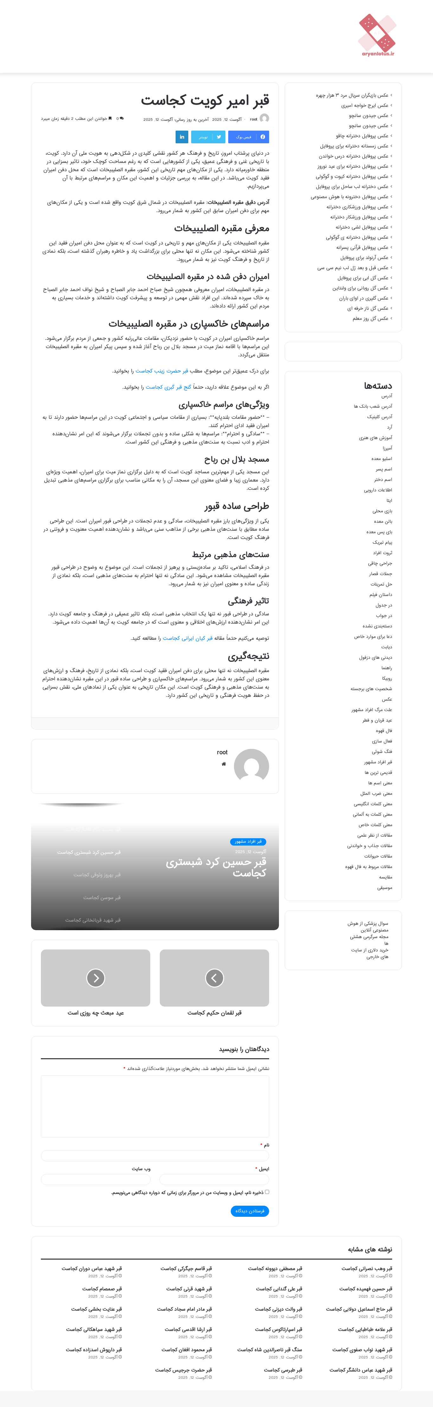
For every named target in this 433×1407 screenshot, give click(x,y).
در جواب (384, 616)
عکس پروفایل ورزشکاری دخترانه (357, 207)
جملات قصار (380, 574)
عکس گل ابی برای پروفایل (363, 278)
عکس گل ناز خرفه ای (367, 309)
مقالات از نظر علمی (374, 836)
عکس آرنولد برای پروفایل (364, 258)
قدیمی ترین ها (378, 773)
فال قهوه (384, 731)
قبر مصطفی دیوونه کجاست (275, 1269)
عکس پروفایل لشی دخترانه (362, 228)
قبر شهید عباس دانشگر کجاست (361, 1370)
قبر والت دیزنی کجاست (278, 1309)
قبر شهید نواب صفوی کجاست (362, 1350)
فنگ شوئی (382, 752)
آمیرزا (387, 448)
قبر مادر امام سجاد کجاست (184, 1309)
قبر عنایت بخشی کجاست (96, 1309)
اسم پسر (384, 469)
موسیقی (384, 888)
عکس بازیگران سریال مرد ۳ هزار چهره (352, 96)
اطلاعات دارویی (378, 490)
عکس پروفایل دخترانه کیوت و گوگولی (352, 177)
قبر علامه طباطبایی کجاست (365, 1330)
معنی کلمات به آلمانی (372, 815)
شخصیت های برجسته (371, 689)
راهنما (386, 668)
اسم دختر (383, 480)
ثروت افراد (382, 553)
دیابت (386, 647)
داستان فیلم (381, 595)
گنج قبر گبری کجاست (168, 387)
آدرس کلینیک (379, 417)
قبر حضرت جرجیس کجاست (183, 1370)
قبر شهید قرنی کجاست (189, 1289)
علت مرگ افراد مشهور (372, 710)
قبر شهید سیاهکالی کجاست (94, 1330)
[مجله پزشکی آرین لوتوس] (378, 36)
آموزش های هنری (375, 438)
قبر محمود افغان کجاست (187, 1350)
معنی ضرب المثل (376, 794)
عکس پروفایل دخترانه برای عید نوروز (353, 167)
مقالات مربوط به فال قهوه (368, 867)
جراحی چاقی (380, 563)
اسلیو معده (382, 459)
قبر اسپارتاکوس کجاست (278, 1330)
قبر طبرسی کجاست (283, 1370)
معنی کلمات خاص (375, 825)
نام (265, 1145)
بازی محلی (382, 511)
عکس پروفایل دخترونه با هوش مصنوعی (349, 197)
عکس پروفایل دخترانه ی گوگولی (357, 238)
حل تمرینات (381, 584)
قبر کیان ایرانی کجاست (187, 638)
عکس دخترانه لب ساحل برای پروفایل (352, 187)
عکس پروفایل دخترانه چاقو (362, 136)
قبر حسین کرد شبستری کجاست (216, 868)
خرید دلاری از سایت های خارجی (369, 953)
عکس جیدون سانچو (368, 116)
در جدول (384, 605)
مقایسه (385, 877)
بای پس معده (379, 532)
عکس (387, 700)
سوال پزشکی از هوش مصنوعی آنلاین (367, 927)
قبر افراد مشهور (248, 841)
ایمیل (262, 1169)
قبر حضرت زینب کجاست (162, 371)
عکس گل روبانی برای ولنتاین (360, 288)
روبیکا (387, 679)
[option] (155, 866)
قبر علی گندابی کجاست (279, 1289)
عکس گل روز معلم (370, 319)
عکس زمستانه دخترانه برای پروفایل (354, 146)
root (253, 119)
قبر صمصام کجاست (102, 1289)
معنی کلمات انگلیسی (373, 804)
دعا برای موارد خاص (373, 637)
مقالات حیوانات (378, 856)
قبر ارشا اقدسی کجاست (188, 1330)
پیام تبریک (382, 543)
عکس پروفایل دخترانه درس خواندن (353, 156)
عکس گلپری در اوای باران (363, 299)
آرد (389, 427)
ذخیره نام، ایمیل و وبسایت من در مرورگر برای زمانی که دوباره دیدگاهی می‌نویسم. (187, 1193)
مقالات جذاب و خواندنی (369, 846)
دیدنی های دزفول (375, 658)
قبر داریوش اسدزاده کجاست (94, 1350)
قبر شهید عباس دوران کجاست (92, 1269)
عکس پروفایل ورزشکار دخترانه (359, 217)
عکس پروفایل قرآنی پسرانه (362, 248)
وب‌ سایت (141, 1169)
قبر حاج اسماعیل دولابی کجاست (359, 1309)
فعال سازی (382, 741)
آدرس (386, 396)
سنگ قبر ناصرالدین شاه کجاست (269, 1350)
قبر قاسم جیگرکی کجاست (186, 1269)
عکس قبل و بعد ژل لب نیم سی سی (352, 268)
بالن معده (383, 522)
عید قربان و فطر (377, 720)
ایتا (389, 501)
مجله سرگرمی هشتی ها (369, 940)
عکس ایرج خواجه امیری (364, 106)
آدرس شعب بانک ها (373, 407)
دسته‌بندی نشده (377, 626)
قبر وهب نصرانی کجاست (367, 1269)
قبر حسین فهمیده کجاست (365, 1289)
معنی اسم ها (380, 783)
